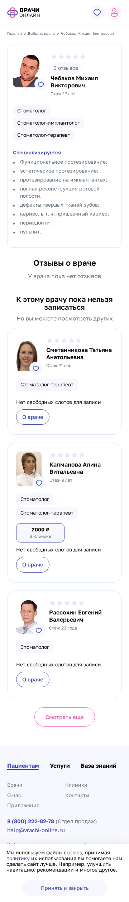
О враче (32, 417)
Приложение (23, 805)
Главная (14, 33)
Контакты (77, 795)
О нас (14, 795)
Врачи (15, 785)
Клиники (76, 785)
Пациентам (23, 765)
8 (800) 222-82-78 (30, 821)
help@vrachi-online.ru (36, 830)
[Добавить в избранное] (40, 84)
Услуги (60, 765)
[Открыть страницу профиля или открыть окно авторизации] (115, 12)
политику (18, 858)
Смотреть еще (65, 717)
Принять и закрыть (65, 888)
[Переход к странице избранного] (97, 12)
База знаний (98, 765)
